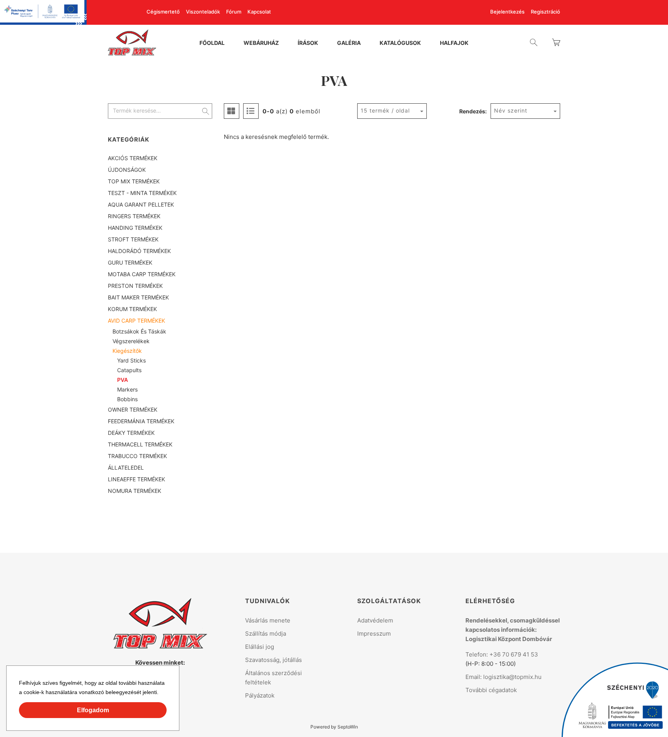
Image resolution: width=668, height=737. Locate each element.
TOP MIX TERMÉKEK (134, 181)
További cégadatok (491, 690)
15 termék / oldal (385, 110)
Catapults (129, 370)
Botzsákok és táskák (139, 331)
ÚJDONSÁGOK (127, 169)
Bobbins (127, 399)
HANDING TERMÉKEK (135, 227)
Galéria (349, 43)
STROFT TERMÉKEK (133, 239)
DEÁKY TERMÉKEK (131, 432)
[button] (161, 693)
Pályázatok (259, 695)
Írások (308, 43)
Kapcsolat (259, 12)
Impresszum (374, 633)
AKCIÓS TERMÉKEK (132, 158)
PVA (122, 379)
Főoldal (212, 43)
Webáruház (261, 43)
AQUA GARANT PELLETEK (141, 204)
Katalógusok (400, 43)
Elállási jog (259, 646)
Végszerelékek (131, 341)
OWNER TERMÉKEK (132, 409)
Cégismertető (163, 12)
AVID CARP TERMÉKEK (136, 320)
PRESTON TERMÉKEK (135, 285)
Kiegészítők (127, 350)
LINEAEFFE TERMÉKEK (136, 479)
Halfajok (454, 43)
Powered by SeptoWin (334, 727)
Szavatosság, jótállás (273, 659)
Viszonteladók (203, 12)
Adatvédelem (375, 620)
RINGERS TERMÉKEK (134, 216)
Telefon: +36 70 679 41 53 (501, 654)
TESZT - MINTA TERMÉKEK (142, 193)
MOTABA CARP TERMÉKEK (142, 274)
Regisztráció (545, 12)
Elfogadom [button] (93, 710)
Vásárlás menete (267, 620)
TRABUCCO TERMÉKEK (137, 456)
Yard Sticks (131, 360)
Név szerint (510, 110)
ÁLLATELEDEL (126, 467)
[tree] (160, 324)
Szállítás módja (265, 633)
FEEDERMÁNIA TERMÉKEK (141, 421)
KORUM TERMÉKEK (132, 309)
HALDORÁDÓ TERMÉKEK (139, 251)
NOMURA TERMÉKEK (134, 490)
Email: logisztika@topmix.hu (503, 677)
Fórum (233, 12)
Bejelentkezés (507, 12)
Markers (127, 389)
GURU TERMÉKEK (130, 262)
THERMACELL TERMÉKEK (140, 444)
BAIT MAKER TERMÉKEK (138, 297)
